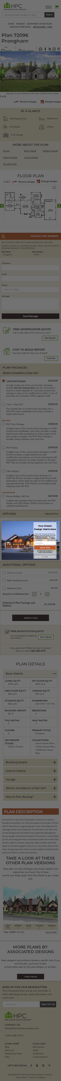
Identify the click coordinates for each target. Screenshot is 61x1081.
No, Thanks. (45, 556)
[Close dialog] (57, 523)
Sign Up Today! (45, 547)
